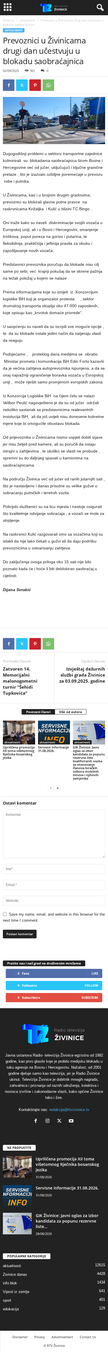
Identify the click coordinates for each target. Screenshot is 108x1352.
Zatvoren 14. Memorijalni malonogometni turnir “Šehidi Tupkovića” (20, 681)
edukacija (11, 1309)
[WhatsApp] (48, 85)
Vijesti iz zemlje (16, 1292)
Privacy (39, 1337)
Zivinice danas (15, 1274)
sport (7, 1300)
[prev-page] (51, 788)
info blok (10, 1283)
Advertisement (62, 1337)
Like (95, 973)
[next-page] (57, 788)
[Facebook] (8, 85)
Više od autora (70, 712)
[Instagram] (49, 1121)
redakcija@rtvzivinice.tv (69, 1109)
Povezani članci (38, 712)
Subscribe (90, 997)
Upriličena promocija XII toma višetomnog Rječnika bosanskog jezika (19, 752)
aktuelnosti (27, 20)
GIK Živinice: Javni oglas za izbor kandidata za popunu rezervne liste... (67, 1221)
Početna (8, 20)
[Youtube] (72, 1121)
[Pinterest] (35, 85)
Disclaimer (20, 1337)
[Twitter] (22, 85)
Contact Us (88, 1337)
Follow (91, 985)
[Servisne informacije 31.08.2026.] (54, 732)
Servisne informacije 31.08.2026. (53, 749)
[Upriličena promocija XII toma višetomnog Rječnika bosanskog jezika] (19, 732)
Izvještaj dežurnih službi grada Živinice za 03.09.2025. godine (82, 675)
